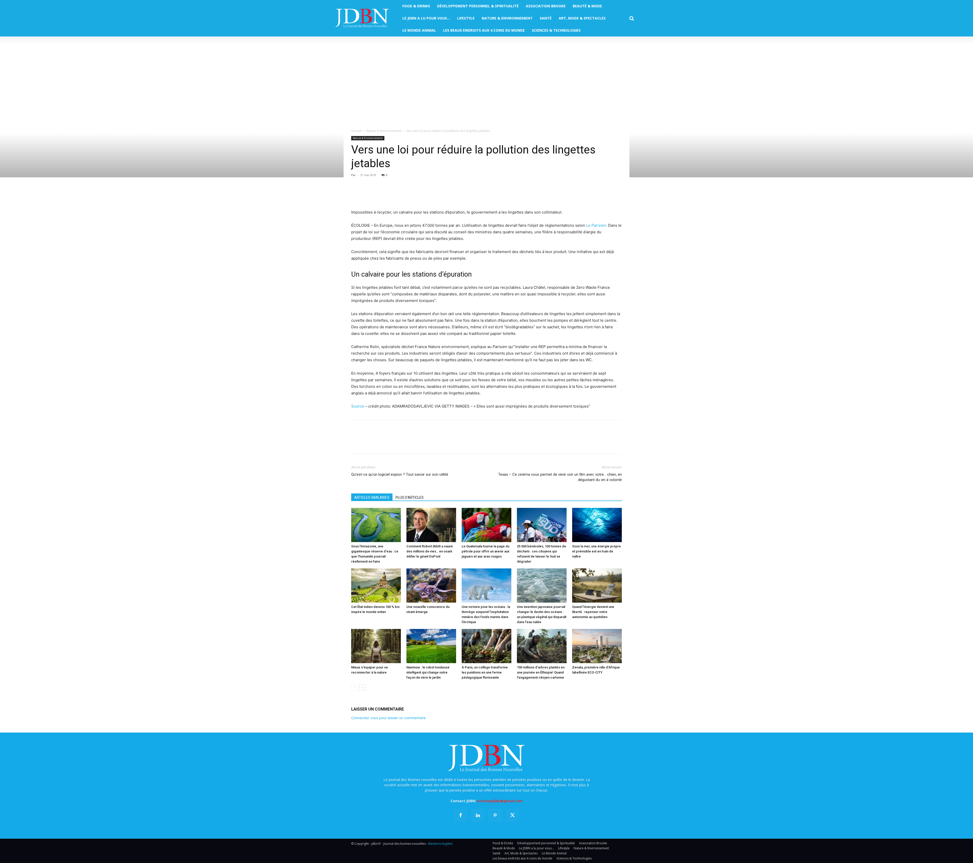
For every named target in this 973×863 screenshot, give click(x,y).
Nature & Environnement (383, 131)
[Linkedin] (403, 194)
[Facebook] (356, 194)
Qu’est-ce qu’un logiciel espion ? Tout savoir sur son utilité (399, 474)
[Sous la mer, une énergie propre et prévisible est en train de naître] (597, 525)
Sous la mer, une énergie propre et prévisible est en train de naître (596, 551)
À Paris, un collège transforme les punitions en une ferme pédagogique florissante (485, 672)
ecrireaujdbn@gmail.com (500, 800)
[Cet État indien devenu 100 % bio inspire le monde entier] (376, 585)
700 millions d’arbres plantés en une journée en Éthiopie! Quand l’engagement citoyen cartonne (541, 672)
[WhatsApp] (391, 194)
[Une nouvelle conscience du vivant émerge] (431, 585)
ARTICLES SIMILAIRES (371, 497)
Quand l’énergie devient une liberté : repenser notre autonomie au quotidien (593, 612)
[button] (632, 18)
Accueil (356, 131)
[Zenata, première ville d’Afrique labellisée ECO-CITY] (597, 646)
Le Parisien (596, 225)
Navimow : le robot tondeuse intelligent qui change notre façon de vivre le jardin (428, 672)
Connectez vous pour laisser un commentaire (388, 718)
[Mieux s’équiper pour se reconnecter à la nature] (376, 646)
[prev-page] (354, 687)
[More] (414, 194)
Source (357, 406)
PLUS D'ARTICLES (410, 497)
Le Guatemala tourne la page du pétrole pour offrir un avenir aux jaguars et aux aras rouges (486, 551)
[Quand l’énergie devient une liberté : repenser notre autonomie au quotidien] (597, 585)
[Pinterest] (380, 194)
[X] (368, 194)
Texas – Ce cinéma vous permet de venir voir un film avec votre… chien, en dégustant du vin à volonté (560, 477)
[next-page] (362, 687)
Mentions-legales (440, 843)
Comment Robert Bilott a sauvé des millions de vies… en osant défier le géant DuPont (429, 551)
